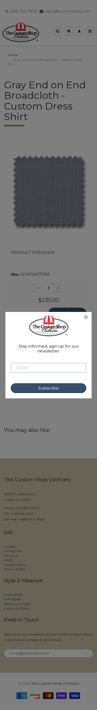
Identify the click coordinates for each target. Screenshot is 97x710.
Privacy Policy (15, 565)
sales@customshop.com (68, 11)
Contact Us (12, 551)
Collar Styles (13, 594)
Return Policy (14, 569)
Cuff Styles (12, 599)
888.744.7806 (23, 11)
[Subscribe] (86, 653)
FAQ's (8, 560)
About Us (11, 556)
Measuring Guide (17, 604)
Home (13, 55)
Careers (10, 546)
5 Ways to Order (16, 608)
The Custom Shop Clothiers (55, 683)
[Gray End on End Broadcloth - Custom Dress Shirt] (48, 191)
